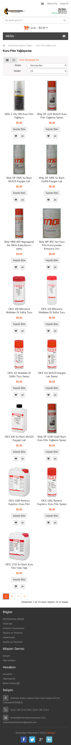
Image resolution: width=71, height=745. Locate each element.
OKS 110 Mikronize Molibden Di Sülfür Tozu (52, 311)
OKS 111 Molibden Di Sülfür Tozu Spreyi (19, 375)
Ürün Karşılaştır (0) (29, 60)
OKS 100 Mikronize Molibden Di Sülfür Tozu (19, 311)
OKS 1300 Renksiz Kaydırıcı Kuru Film (19, 502)
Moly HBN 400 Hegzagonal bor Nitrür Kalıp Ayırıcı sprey (19, 245)
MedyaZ (51, 732)
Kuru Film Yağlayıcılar (46, 45)
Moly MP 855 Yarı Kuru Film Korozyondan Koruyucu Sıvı (52, 245)
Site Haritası (9, 660)
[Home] (4, 45)
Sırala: (18, 65)
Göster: (17, 71)
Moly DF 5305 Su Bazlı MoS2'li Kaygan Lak (19, 179)
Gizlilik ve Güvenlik (12, 642)
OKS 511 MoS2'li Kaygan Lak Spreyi (52, 375)
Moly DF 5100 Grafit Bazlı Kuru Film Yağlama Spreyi (51, 438)
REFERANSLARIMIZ (13, 619)
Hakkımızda (9, 637)
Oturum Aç (52, 3)
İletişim (6, 656)
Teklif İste (7, 623)
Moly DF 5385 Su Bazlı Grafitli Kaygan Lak (52, 179)
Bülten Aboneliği (11, 683)
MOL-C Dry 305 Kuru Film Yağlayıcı (19, 116)
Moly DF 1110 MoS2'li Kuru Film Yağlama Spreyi (52, 116)
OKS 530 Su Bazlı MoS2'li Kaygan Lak (19, 438)
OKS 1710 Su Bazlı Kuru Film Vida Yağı (19, 566)
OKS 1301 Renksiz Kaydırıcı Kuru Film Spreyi (51, 502)
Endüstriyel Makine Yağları (20, 45)
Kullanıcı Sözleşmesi (13, 628)
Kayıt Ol (64, 3)
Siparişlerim (9, 678)
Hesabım (7, 674)
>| (24, 596)
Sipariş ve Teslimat (12, 633)
